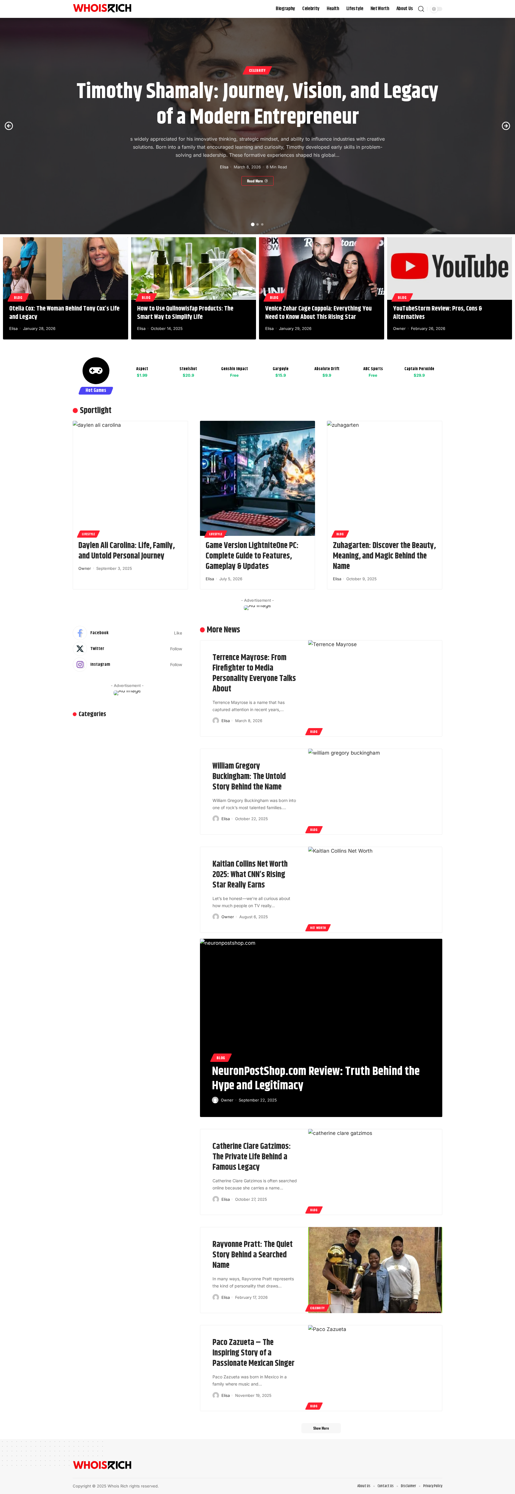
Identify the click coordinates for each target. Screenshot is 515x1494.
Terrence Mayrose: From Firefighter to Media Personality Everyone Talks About (254, 673)
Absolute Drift (326, 369)
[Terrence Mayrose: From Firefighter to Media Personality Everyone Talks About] (375, 688)
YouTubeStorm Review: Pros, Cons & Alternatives (437, 313)
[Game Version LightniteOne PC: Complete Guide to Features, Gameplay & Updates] (257, 478)
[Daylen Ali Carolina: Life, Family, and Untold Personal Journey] (130, 478)
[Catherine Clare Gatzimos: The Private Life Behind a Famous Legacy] (375, 1172)
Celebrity (257, 70)
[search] (421, 9)
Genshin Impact (234, 369)
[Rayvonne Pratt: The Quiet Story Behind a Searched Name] (375, 1270)
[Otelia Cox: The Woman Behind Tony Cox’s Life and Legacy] (65, 268)
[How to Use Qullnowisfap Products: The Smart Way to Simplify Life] (193, 268)
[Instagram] (127, 664)
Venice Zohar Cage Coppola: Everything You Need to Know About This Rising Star (318, 313)
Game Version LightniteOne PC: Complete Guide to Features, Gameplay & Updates (252, 556)
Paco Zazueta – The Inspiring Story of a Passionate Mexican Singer (253, 1353)
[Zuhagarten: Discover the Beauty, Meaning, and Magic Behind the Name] (384, 478)
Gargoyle (280, 369)
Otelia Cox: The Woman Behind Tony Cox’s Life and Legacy (64, 313)
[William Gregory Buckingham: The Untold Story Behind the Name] (375, 792)
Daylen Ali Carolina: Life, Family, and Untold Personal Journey (126, 550)
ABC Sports (373, 369)
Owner (399, 328)
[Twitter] (127, 649)
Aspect (142, 369)
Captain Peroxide (419, 369)
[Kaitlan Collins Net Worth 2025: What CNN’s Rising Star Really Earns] (375, 890)
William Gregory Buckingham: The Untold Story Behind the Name (249, 776)
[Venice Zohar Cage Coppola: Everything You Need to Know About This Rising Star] (321, 268)
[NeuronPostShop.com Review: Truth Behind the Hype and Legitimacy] (321, 999)
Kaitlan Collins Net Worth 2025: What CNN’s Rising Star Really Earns (250, 874)
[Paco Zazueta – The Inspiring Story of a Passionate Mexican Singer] (375, 1368)
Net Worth (318, 927)
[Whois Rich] (102, 8)
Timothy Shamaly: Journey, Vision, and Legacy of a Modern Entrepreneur (257, 104)
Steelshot (188, 369)
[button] (252, 224)
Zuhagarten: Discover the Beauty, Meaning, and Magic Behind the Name (384, 556)
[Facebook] (127, 633)
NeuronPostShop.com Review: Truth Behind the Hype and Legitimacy (316, 1078)
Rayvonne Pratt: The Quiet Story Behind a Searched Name (252, 1255)
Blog (18, 297)
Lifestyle (88, 534)
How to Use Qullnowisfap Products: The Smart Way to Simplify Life (185, 313)
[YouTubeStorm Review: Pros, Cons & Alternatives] (449, 268)
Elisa (224, 167)
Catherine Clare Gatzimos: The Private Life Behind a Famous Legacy (251, 1157)
